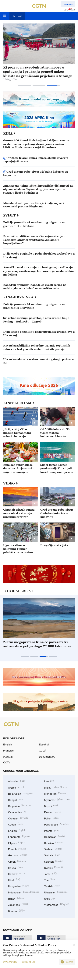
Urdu (49, 898)
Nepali (51, 806)
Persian (53, 812)
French (17, 849)
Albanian (17, 781)
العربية (42, 750)
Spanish (53, 861)
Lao (49, 781)
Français (8, 750)
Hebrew (16, 873)
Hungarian (18, 886)
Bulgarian (19, 806)
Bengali (15, 799)
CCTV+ (7, 762)
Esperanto (19, 836)
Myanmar (57, 799)
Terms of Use (28, 962)
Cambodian (17, 812)
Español (44, 744)
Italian (16, 898)
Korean (16, 911)
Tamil (50, 873)
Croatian (18, 818)
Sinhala (52, 855)
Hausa (15, 867)
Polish (51, 818)
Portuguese (56, 824)
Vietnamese (56, 904)
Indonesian (23, 892)
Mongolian (55, 793)
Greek (17, 861)
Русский (8, 756)
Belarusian (21, 793)
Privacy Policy (10, 962)
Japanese (18, 904)
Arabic (16, 787)
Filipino (16, 843)
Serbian (53, 849)
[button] (24, 85)
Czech (15, 824)
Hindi (14, 880)
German (17, 855)
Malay (55, 787)
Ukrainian (56, 892)
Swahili (53, 867)
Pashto (51, 830)
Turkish (52, 886)
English (7, 744)
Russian (53, 843)
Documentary (47, 756)
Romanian (55, 836)
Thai (49, 880)
